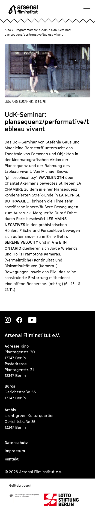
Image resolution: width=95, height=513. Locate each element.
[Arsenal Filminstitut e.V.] (23, 9)
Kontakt (12, 459)
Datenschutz (16, 442)
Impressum (15, 450)
